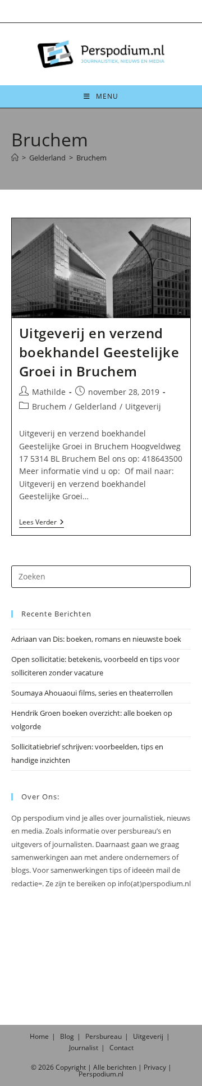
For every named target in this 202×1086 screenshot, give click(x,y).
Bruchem (91, 158)
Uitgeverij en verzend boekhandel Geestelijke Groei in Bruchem (99, 352)
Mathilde (49, 391)
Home (39, 1036)
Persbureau (103, 1036)
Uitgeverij (143, 406)
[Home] (15, 158)
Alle (100, 1067)
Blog (67, 1036)
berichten (121, 1067)
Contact (121, 1047)
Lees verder (41, 523)
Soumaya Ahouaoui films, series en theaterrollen (92, 693)
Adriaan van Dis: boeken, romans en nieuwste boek (96, 639)
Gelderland (96, 406)
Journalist (83, 1047)
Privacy (155, 1067)
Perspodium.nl (101, 1074)
